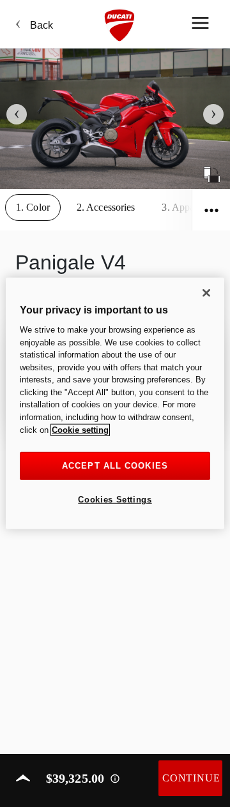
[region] (115, 403)
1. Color (33, 207)
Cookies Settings (114, 499)
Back (41, 25)
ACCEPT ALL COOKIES (115, 466)
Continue (191, 778)
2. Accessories (106, 207)
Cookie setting (80, 429)
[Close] (206, 293)
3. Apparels (185, 207)
